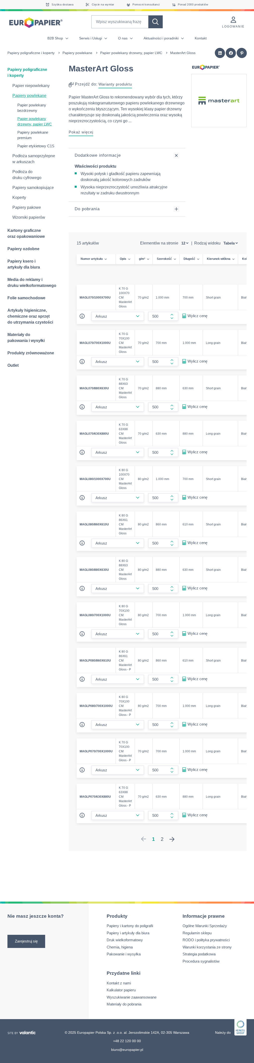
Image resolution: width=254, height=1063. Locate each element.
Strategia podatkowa (199, 954)
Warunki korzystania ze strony (207, 947)
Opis (123, 259)
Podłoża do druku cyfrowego (26, 175)
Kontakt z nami (119, 983)
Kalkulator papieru (121, 990)
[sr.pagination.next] (171, 839)
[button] (220, 53)
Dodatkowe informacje (98, 155)
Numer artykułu (92, 259)
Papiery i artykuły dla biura (128, 933)
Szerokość (164, 259)
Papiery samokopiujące (33, 187)
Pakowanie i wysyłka (124, 954)
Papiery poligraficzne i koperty (31, 53)
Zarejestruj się (26, 941)
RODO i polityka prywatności (206, 940)
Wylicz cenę (197, 316)
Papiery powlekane (77, 53)
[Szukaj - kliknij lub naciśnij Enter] (155, 21)
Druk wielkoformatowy (125, 940)
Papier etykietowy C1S (35, 146)
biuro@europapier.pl (127, 1049)
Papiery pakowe (26, 207)
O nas (123, 38)
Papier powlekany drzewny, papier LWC (131, 53)
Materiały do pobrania (124, 1004)
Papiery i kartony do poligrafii (130, 926)
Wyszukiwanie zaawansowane (132, 997)
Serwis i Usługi (91, 38)
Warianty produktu (115, 84)
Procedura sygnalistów (201, 961)
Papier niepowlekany (31, 86)
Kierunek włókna (218, 259)
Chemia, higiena (120, 947)
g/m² (142, 259)
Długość (189, 259)
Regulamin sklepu (197, 933)
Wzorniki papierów (28, 217)
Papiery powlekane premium (32, 135)
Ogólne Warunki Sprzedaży (205, 926)
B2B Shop (55, 38)
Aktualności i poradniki (162, 38)
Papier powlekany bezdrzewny (31, 108)
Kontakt (201, 38)
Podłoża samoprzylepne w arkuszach (33, 159)
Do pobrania (87, 209)
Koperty (19, 197)
